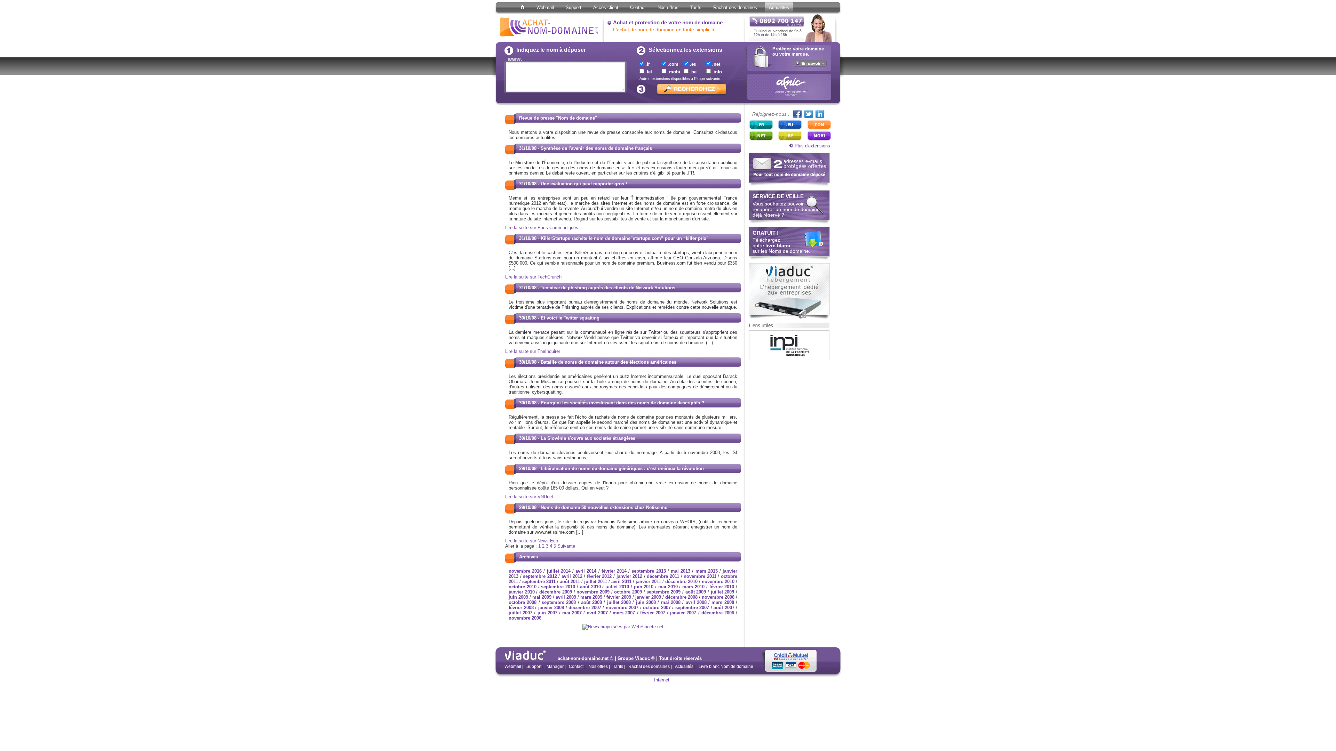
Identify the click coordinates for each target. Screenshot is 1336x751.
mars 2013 (706, 571)
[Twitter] (808, 114)
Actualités (779, 7)
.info (716, 71)
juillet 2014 (559, 571)
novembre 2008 (718, 597)
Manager (555, 666)
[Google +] (820, 114)
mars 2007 (624, 612)
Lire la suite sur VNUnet (529, 496)
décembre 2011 (663, 576)
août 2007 (724, 607)
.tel (648, 71)
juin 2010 (644, 586)
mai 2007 (572, 612)
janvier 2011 (648, 581)
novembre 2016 (525, 571)
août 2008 (591, 602)
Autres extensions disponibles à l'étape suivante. (680, 78)
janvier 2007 (683, 612)
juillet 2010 (617, 586)
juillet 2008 (619, 602)
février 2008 (521, 607)
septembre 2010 (558, 586)
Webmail (545, 7)
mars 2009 (591, 597)
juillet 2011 (595, 581)
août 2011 (570, 581)
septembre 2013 (648, 571)
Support (573, 7)
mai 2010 (668, 586)
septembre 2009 (663, 592)
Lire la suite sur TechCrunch (533, 277)
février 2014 (614, 571)
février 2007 (652, 612)
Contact (638, 7)
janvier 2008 (551, 607)
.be (693, 71)
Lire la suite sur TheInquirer (532, 351)
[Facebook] (797, 114)
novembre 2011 (700, 576)
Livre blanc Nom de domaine (726, 666)
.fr (647, 64)
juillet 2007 (520, 612)
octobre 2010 (522, 586)
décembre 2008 (681, 597)
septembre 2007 (692, 607)
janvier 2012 (630, 576)
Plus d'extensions (811, 145)
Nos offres (668, 7)
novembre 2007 (622, 607)
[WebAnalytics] (668, 681)
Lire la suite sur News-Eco (531, 540)
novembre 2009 (593, 592)
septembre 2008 (559, 602)
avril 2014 (585, 571)
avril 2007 (597, 612)
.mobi (673, 71)
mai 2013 (680, 571)
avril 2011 (621, 581)
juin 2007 (547, 612)
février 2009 (618, 597)
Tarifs (695, 7)
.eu (693, 64)
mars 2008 (722, 602)
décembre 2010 (681, 581)
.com (672, 64)
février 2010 (721, 586)
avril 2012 (572, 576)
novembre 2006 (525, 618)
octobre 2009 (628, 592)
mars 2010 (693, 586)
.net (715, 64)
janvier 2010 (522, 592)
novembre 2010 (718, 581)
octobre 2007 (657, 607)
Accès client (605, 7)
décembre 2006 (717, 612)
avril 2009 (566, 597)
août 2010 (590, 586)
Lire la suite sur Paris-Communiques (541, 227)
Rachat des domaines (735, 7)
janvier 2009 (648, 597)
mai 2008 (671, 602)
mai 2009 (541, 597)
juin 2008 (646, 602)
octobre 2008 (522, 602)
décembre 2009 (555, 592)
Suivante (566, 546)
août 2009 (695, 592)
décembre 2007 (584, 607)
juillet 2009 (722, 592)
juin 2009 (518, 597)
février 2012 (599, 576)
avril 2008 (696, 602)
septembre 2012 (540, 576)
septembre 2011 (539, 581)
